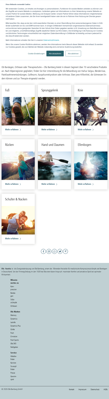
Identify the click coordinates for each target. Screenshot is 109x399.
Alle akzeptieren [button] (55, 53)
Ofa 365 (13, 343)
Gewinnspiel (13, 378)
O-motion (14, 336)
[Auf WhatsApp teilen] (55, 254)
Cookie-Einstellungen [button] (36, 53)
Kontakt (71, 389)
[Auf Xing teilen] (65, 254)
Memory (13, 315)
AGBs (106, 389)
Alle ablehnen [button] (73, 53)
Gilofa (13, 329)
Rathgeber (14, 347)
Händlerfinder (14, 357)
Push (12, 333)
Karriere (13, 363)
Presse (13, 373)
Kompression (13, 288)
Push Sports (15, 340)
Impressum (82, 389)
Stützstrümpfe (14, 301)
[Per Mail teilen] (49, 254)
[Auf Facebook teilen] (44, 254)
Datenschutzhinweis (51, 40)
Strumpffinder (14, 368)
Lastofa (13, 322)
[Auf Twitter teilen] (60, 254)
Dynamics (14, 319)
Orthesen (14, 306)
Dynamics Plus (16, 326)
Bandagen (13, 294)
